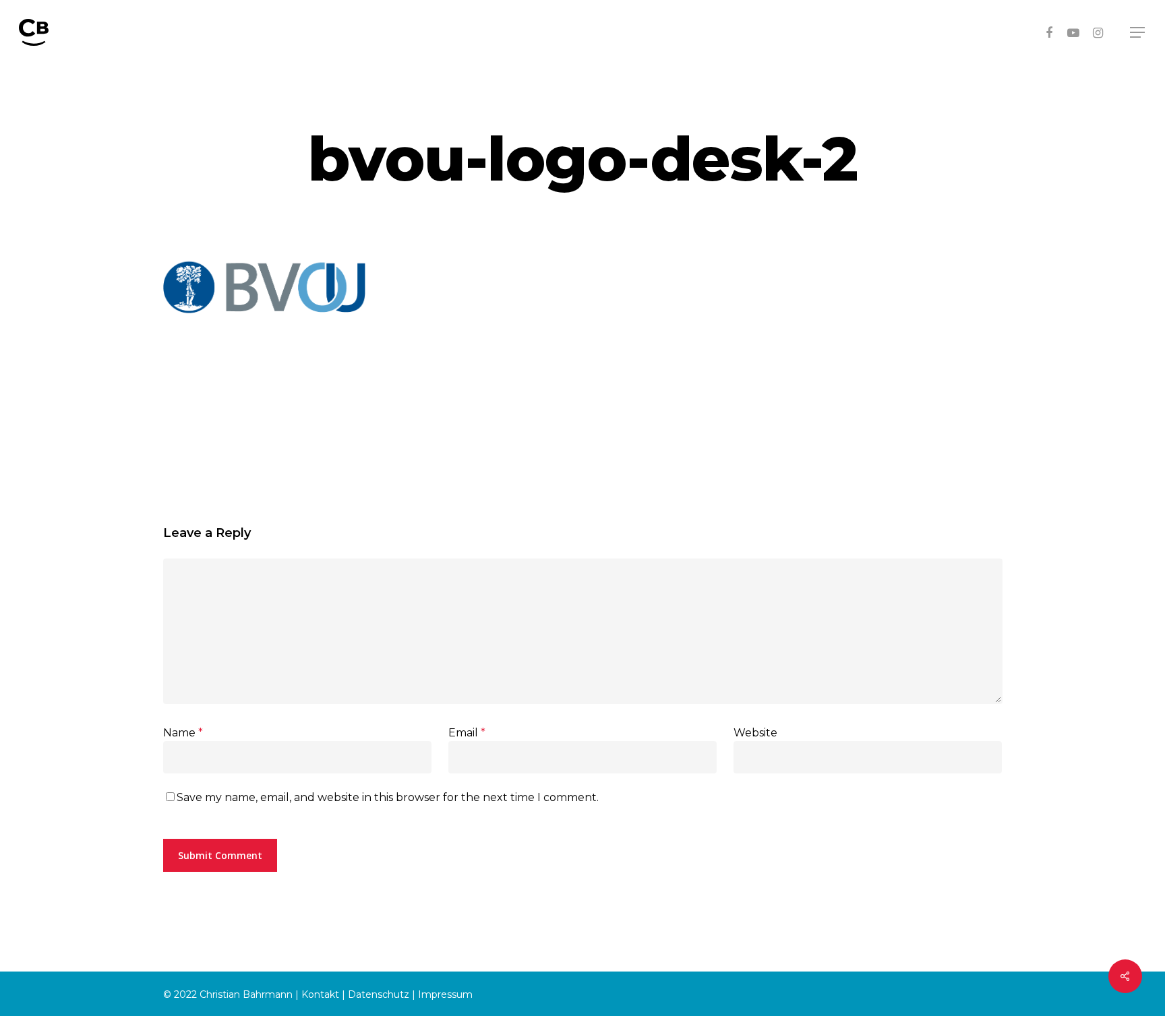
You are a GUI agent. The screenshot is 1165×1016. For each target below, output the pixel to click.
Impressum (445, 994)
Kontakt (320, 994)
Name (183, 732)
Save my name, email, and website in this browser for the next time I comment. (388, 797)
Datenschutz (378, 994)
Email (466, 732)
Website (755, 732)
